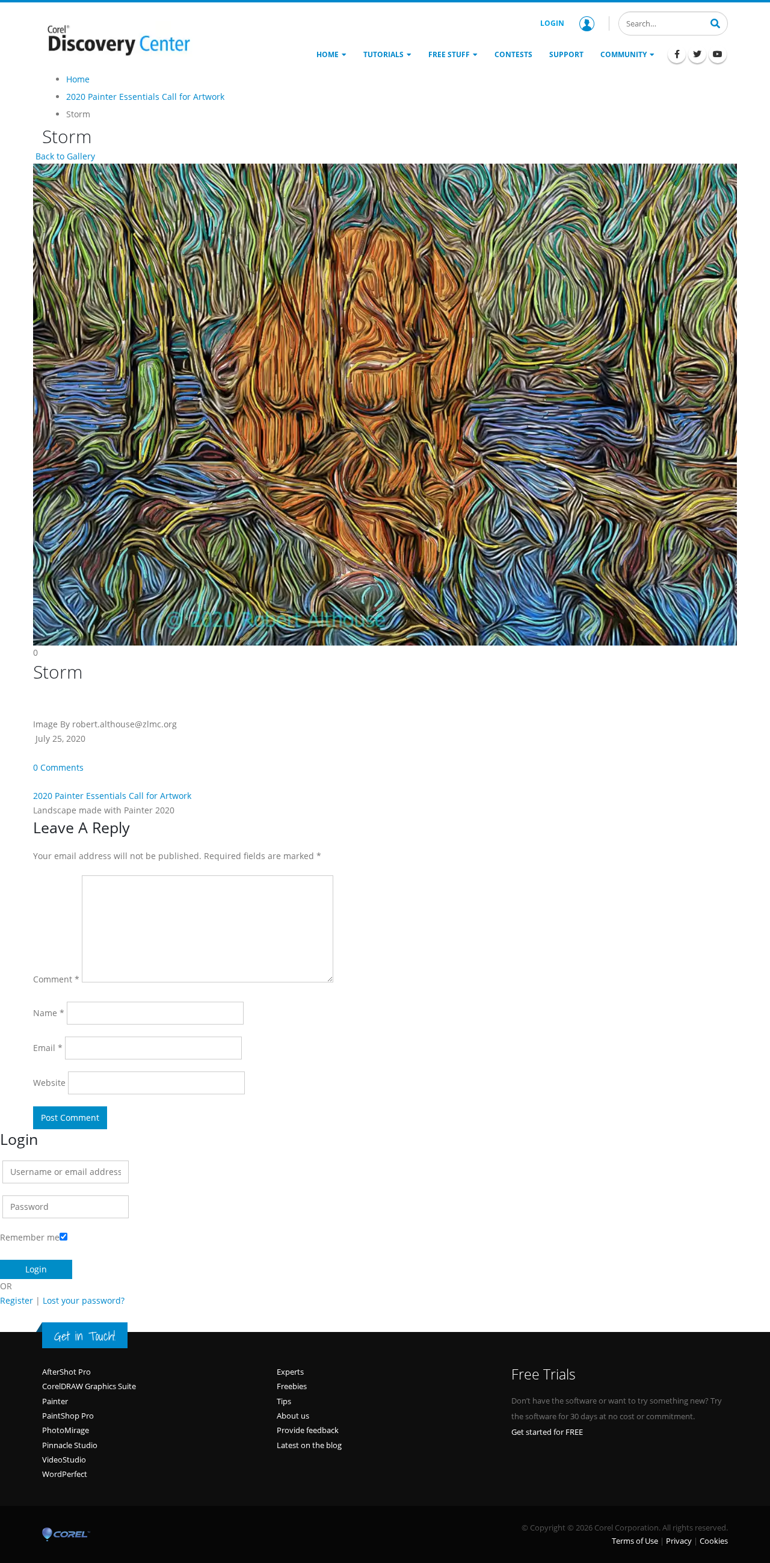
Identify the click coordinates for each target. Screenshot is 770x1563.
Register (16, 1300)
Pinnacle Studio (69, 1445)
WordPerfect (64, 1474)
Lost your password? (84, 1300)
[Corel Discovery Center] (117, 39)
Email (48, 1047)
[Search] (715, 22)
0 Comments (58, 767)
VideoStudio (64, 1459)
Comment (56, 979)
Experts (290, 1371)
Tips (284, 1401)
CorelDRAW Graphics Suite (89, 1386)
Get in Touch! (85, 1336)
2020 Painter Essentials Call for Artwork (112, 795)
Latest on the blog (309, 1445)
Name (48, 1013)
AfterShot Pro (66, 1371)
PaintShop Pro (68, 1415)
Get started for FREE (547, 1431)
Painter (55, 1401)
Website (49, 1082)
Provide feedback (308, 1430)
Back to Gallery (64, 156)
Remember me (30, 1237)
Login (552, 23)
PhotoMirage (65, 1430)
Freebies (292, 1386)
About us (293, 1415)
